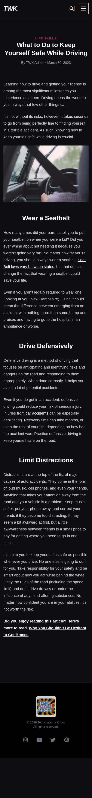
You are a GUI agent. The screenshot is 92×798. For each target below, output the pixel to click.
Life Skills (46, 38)
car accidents (37, 413)
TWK (10, 8)
